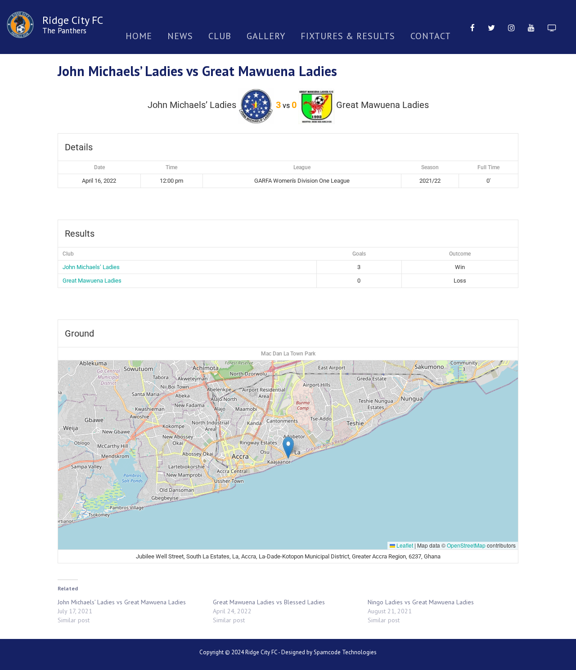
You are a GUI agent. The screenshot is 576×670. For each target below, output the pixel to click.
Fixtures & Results (348, 36)
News (180, 36)
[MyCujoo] (552, 27)
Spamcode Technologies (345, 652)
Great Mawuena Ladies (92, 280)
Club (219, 36)
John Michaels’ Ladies (91, 267)
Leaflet (404, 545)
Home (139, 36)
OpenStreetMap (466, 545)
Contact (430, 36)
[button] (288, 447)
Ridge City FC (72, 20)
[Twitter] (491, 27)
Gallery (266, 36)
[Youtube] (531, 27)
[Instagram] (511, 27)
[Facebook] (472, 27)
